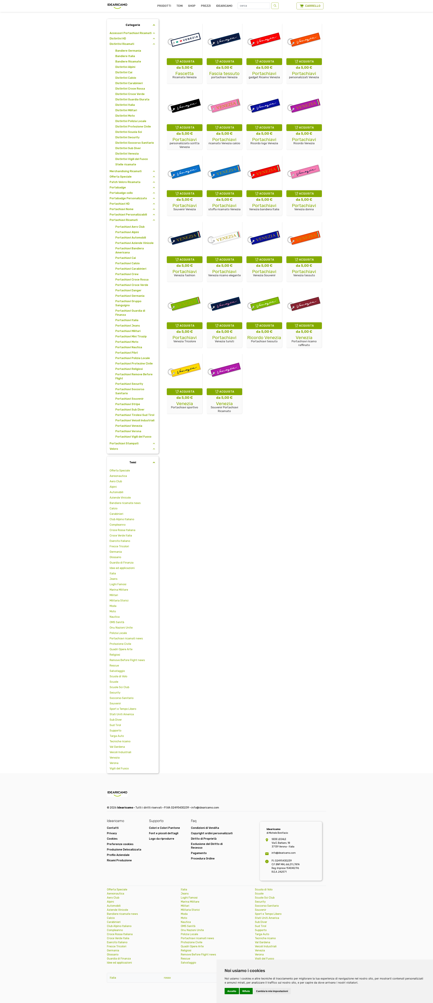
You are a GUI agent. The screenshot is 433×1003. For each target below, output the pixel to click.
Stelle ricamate (125, 164)
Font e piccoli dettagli (163, 833)
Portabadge (118, 187)
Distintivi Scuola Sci (128, 132)
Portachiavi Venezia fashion (185, 273)
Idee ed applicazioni (122, 568)
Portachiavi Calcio (127, 263)
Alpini (113, 486)
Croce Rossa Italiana (122, 530)
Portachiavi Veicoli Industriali (134, 420)
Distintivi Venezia (127, 153)
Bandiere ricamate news (125, 503)
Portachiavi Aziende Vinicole (134, 243)
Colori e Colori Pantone (164, 827)
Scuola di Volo (118, 676)
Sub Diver (116, 719)
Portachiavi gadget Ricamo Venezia (264, 75)
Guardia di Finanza (121, 562)
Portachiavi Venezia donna (304, 207)
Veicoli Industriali (120, 752)
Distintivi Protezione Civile (133, 126)
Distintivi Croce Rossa (130, 88)
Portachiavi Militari (128, 331)
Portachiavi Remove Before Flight (134, 376)
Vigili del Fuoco (119, 768)
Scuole (114, 681)
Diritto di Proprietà (203, 838)
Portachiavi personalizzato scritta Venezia (184, 143)
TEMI (179, 5)
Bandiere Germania (128, 50)
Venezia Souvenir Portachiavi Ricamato (224, 407)
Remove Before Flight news (127, 660)
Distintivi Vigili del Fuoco (131, 159)
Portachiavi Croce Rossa (132, 279)
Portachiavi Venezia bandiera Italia (264, 207)
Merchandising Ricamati (126, 171)
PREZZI (206, 5)
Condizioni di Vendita (205, 827)
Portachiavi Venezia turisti (224, 339)
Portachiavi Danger (128, 290)
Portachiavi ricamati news (126, 638)
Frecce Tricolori (119, 546)
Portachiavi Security (129, 383)
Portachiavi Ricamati (124, 220)
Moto (113, 611)
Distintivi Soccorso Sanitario (134, 142)
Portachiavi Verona (128, 431)
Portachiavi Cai (125, 258)
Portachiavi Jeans (127, 325)
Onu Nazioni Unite (121, 627)
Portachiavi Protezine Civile (134, 363)
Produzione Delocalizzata (124, 849)
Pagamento (199, 853)
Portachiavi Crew (127, 274)
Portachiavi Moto (126, 341)
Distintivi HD (118, 38)
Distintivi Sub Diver (128, 148)
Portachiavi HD (120, 203)
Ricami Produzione (119, 860)
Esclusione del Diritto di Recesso (207, 845)
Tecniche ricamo (120, 741)
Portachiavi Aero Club (130, 226)
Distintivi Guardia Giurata (132, 99)
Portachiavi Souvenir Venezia (185, 207)
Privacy (112, 833)
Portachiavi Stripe (127, 404)
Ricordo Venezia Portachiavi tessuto (264, 339)
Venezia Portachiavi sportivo (184, 405)
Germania (116, 551)
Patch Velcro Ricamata (125, 182)
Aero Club (116, 481)
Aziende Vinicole (120, 497)
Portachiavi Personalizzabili (128, 214)
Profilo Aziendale (118, 855)
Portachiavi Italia (126, 320)
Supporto (115, 730)
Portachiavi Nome (121, 209)
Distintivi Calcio (125, 77)
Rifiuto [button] (246, 991)
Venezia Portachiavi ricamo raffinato (304, 341)
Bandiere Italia (125, 56)
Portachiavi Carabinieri (130, 268)
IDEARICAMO (224, 5)
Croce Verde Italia (121, 535)
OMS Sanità (117, 622)
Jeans (113, 578)
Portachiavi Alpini (127, 232)
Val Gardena (117, 746)
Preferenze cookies (120, 844)
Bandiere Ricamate (128, 61)
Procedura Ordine (203, 858)
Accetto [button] (231, 991)
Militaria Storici (119, 600)
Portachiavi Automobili (130, 237)
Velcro (114, 448)
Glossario (115, 557)
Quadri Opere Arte (121, 649)
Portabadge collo (121, 193)
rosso (167, 977)
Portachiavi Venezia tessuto (304, 273)
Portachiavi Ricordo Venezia (304, 141)
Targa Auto (117, 736)
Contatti (113, 827)
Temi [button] (132, 462)
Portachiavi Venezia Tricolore (185, 339)
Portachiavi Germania (129, 295)
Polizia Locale (118, 633)
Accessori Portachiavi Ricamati (131, 33)
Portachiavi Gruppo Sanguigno (128, 303)
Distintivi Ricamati (122, 44)
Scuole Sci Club (119, 687)
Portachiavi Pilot (126, 352)
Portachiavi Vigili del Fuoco (133, 436)
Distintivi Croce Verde (130, 94)
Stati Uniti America (122, 714)
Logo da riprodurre (161, 838)
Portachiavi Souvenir (129, 398)
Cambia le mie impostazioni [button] (272, 991)
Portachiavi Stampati (124, 443)
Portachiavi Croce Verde (131, 285)
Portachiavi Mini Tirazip (131, 336)
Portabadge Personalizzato (128, 198)
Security (115, 692)
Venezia (115, 757)
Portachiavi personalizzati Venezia (304, 75)
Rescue (114, 665)
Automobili (116, 492)
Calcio (113, 508)
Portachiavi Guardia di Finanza (130, 312)
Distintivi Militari (126, 110)
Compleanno (118, 524)
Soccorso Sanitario (121, 698)
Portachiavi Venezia (128, 425)
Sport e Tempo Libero (123, 708)
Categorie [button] (133, 25)
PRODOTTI (164, 5)
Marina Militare (119, 589)
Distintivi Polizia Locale (130, 121)
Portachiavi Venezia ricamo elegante (224, 273)
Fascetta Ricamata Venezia (185, 75)
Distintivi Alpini (125, 67)
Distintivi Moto (125, 115)
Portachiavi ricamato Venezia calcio (224, 141)
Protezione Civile (120, 643)
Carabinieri (116, 513)
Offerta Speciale (121, 176)
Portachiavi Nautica (128, 347)
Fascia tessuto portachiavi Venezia (224, 75)
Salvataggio (117, 671)
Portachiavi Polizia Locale (132, 358)
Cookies (112, 838)
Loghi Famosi (118, 584)
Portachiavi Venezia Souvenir (264, 273)
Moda (113, 606)
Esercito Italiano (120, 541)
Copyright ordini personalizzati (212, 833)
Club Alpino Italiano (122, 519)
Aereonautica (118, 476)
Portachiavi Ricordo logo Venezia (264, 141)
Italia (113, 573)
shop (192, 5)
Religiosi (115, 654)
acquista (187, 61)
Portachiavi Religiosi (129, 369)
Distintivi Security (127, 137)
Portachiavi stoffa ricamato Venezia (224, 207)
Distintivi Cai (123, 72)
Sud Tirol (115, 725)
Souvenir (115, 703)
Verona (114, 763)
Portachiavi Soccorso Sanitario (129, 391)
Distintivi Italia (125, 104)
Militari (114, 595)
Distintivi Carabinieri (129, 83)
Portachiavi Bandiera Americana (129, 250)
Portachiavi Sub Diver (129, 409)
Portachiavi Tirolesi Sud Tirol (134, 415)
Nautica (115, 616)
